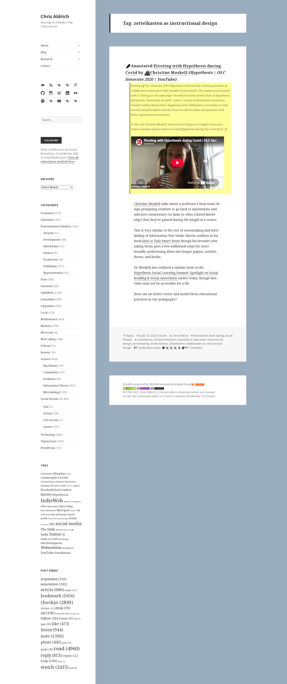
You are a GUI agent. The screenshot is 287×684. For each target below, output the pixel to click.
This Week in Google (65, 529)
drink (62, 608)
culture (59, 481)
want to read (49, 539)
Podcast (45, 346)
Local (44, 312)
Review (45, 352)
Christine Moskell (169, 72)
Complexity (50, 372)
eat (48, 613)
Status (130, 335)
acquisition (53, 579)
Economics (47, 213)
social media (69, 523)
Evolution (49, 379)
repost (70, 656)
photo (51, 642)
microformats (48, 510)
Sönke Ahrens (159, 343)
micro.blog (66, 506)
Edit (45, 407)
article (52, 589)
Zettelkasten (62, 553)
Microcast (47, 332)
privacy (53, 518)
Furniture (47, 286)
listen (52, 629)
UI (63, 534)
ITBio (44, 506)
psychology (62, 518)
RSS (52, 524)
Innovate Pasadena (72, 501)
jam (46, 624)
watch (54, 667)
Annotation (201, 335)
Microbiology (51, 392)
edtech (76, 485)
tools (44, 534)
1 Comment (195, 348)
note (52, 636)
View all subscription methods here (59, 159)
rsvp (49, 660)
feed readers (62, 490)
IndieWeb (47, 292)
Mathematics (49, 319)
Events (47, 413)
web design (63, 539)
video (61, 661)
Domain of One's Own (53, 485)
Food (44, 279)
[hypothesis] (163, 347)
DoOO (69, 486)
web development (51, 543)
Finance (48, 253)
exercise (62, 613)
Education (47, 220)
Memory (46, 326)
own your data (48, 514)
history (46, 494)
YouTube (47, 553)
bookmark (58, 595)
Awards (48, 233)
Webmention (51, 547)
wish (73, 667)
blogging (59, 473)
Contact (45, 66)
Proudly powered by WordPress (143, 384)
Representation (53, 273)
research (45, 524)
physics (71, 514)
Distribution (51, 246)
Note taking (48, 339)
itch (77, 618)
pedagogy (61, 514)
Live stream (50, 420)
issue (66, 618)
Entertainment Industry (56, 226)
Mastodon (52, 506)
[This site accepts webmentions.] (143, 388)
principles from (181, 384)
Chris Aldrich (55, 16)
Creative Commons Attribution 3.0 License (188, 396)
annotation (54, 584)
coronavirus (47, 481)
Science (45, 359)
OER (78, 510)
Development (51, 239)
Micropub (63, 510)
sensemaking (141, 343)
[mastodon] (183, 347)
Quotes (47, 426)
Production (50, 259)
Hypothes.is (60, 494)
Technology (48, 434)
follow (50, 618)
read (67, 648)
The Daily (48, 529)
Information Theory (56, 385)
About (44, 45)
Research (46, 59)
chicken (47, 608)
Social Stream (49, 399)
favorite (74, 614)
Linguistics (47, 306)
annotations (47, 473)
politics (45, 518)
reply (51, 655)
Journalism (48, 299)
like (60, 623)
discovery (70, 481)
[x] (167, 347)
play (66, 642)
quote (47, 649)
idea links (199, 339)
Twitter (55, 534)
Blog (44, 52)
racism (72, 518)
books (68, 473)
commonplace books (54, 477)
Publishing (50, 266)
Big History (50, 365)
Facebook (47, 490)
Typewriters (48, 441)
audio (70, 590)
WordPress (48, 448)
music (72, 510)
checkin (57, 602)
